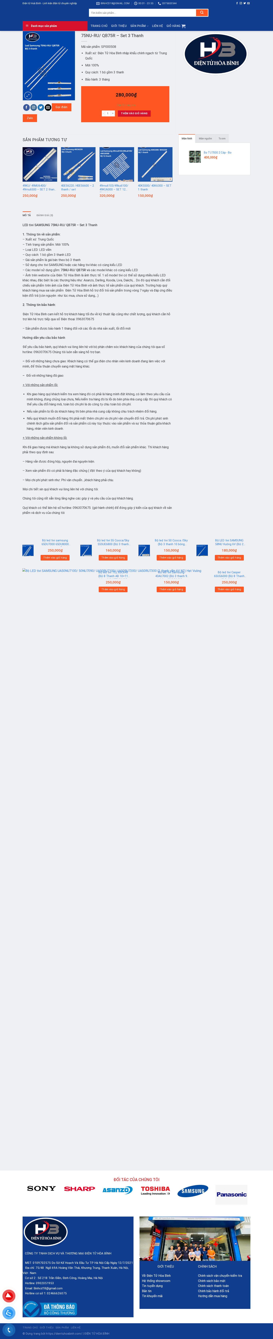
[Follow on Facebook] (237, 3)
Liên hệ (157, 26)
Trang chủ (99, 26)
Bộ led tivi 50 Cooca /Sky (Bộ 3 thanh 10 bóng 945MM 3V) (171, 543)
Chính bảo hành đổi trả (213, 1291)
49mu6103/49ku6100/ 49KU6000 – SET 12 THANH (114, 188)
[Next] (172, 176)
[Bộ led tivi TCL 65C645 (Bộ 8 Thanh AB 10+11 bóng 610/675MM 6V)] (86, 582)
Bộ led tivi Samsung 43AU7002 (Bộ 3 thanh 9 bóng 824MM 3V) (171, 575)
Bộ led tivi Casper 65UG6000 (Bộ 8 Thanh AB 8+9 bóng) (229, 575)
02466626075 (57, 1293)
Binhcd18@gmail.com (48, 1288)
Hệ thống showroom (154, 1281)
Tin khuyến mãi (150, 1296)
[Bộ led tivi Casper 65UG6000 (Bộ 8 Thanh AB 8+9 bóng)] (202, 582)
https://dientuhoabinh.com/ (64, 1333)
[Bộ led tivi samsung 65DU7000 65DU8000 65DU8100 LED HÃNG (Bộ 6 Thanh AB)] (28, 550)
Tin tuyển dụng (151, 1286)
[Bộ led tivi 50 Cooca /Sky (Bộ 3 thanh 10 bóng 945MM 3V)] (144, 550)
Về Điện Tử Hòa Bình (155, 1276)
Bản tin (145, 1291)
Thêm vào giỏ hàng (134, 113)
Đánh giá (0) (44, 215)
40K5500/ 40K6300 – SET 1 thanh (154, 187)
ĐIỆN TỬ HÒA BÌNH (96, 1333)
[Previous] (23, 176)
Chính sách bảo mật (211, 1281)
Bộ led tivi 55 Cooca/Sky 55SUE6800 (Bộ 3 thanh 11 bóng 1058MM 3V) (113, 543)
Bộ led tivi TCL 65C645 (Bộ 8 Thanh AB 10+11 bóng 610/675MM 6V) (113, 575)
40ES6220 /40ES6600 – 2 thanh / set (77, 187)
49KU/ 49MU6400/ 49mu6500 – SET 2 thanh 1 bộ (39, 188)
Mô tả (27, 215)
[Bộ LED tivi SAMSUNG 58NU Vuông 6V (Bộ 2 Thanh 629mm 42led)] (202, 550)
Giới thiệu (119, 26)
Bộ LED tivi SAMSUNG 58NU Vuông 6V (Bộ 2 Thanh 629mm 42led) (229, 543)
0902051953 (45, 1283)
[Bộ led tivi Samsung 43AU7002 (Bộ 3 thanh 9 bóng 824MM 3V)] (144, 582)
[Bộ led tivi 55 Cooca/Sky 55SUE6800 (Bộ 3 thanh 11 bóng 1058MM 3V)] (86, 550)
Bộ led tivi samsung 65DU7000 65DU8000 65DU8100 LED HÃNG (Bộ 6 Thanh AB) (55, 543)
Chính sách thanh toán (213, 1286)
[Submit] (201, 13)
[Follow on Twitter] (244, 3)
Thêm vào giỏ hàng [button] (55, 557)
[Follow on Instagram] (241, 3)
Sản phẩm (138, 26)
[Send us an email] (248, 3)
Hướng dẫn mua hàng (212, 1296)
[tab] (27, 215)
